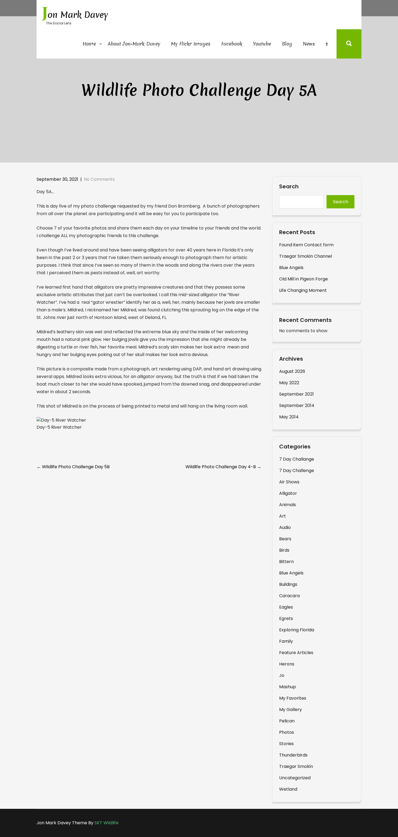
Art (282, 516)
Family (286, 641)
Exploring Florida (296, 630)
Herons (286, 664)
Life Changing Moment (303, 290)
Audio (285, 527)
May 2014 (289, 417)
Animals (287, 505)
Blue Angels (291, 267)
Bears (285, 539)
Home (89, 43)
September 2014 (296, 405)
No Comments (99, 179)
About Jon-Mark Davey (134, 43)
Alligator (288, 493)
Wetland (288, 789)
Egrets (286, 618)
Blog (287, 43)
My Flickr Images (190, 43)
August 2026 (292, 371)
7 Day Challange (296, 459)
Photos (286, 732)
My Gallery (290, 709)
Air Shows (289, 482)
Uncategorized (295, 778)
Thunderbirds (293, 755)
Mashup (287, 687)
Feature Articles (296, 652)
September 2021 (296, 394)
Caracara (289, 596)
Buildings (288, 584)
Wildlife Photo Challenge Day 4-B (223, 467)
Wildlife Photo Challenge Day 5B (73, 467)
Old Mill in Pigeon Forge (303, 279)
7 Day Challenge (296, 470)
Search (289, 186)
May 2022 (289, 383)
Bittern (286, 561)
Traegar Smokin (296, 766)
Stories (286, 744)
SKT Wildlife (106, 823)
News (309, 43)
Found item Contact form (306, 245)
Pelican (287, 721)
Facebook (231, 43)
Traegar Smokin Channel (305, 256)
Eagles (286, 607)
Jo (281, 675)
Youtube (262, 43)
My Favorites (292, 698)
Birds (284, 550)
